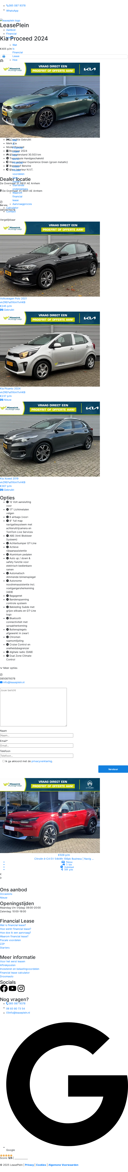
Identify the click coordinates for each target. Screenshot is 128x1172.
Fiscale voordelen (10, 940)
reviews (21, 1157)
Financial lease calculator (15, 972)
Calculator (12, 207)
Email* (4, 740)
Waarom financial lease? (14, 936)
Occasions (6, 893)
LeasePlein (14, 25)
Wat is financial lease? (13, 925)
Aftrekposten (7, 965)
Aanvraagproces (22, 203)
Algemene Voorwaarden (63, 1164)
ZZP (2, 943)
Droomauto (6, 976)
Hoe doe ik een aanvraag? (15, 932)
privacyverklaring (42, 761)
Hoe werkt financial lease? (15, 928)
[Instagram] (21, 988)
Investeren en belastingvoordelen (19, 968)
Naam (3, 730)
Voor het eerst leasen (12, 961)
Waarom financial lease (17, 196)
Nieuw (3, 897)
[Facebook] (4, 988)
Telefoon (5, 751)
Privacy (29, 1164)
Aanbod (10, 29)
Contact (11, 211)
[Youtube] (12, 988)
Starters (5, 947)
